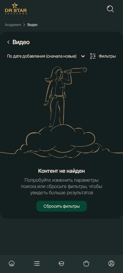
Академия (13, 25)
